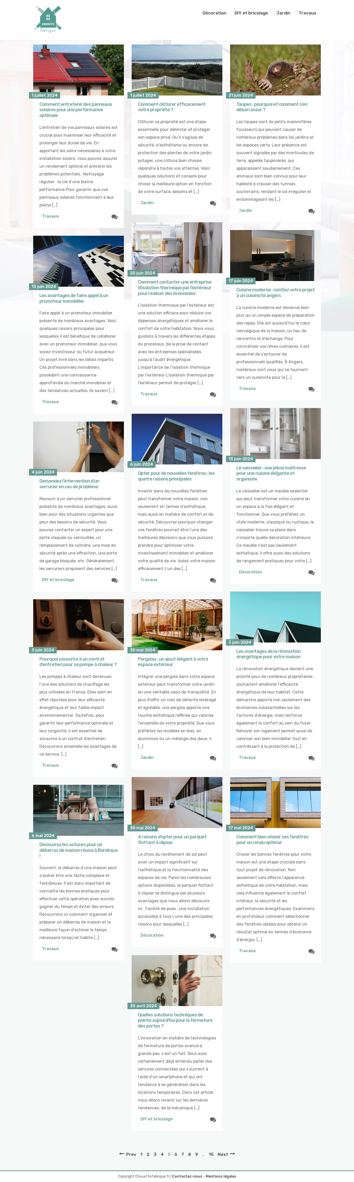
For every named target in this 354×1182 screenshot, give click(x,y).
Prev (131, 1154)
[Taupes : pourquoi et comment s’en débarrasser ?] (275, 70)
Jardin (283, 13)
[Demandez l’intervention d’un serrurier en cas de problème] (78, 447)
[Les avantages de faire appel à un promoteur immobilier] (78, 261)
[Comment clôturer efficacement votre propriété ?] (177, 70)
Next (223, 1154)
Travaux (307, 13)
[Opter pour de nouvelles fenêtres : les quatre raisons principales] (177, 439)
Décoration (214, 13)
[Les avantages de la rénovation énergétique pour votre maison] (275, 617)
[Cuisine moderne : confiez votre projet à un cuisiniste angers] (275, 255)
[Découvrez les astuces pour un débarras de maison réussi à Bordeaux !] (78, 810)
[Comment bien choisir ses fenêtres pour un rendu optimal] (275, 802)
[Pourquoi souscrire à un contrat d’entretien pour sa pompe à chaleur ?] (78, 624)
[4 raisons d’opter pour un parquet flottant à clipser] (177, 802)
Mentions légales (221, 1176)
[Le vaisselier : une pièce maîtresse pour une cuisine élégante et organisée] (275, 433)
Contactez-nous (187, 1176)
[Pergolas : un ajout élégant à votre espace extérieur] (177, 624)
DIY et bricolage (251, 13)
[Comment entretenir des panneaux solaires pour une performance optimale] (78, 70)
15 (211, 1154)
